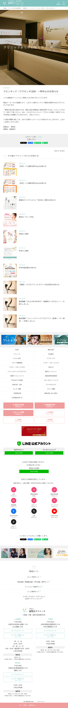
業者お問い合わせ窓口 (51, 393)
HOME (17, 350)
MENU (63, 4)
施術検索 (58, 4)
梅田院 (17, 663)
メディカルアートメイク (51, 380)
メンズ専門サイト (33, 591)
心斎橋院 (17, 619)
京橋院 (50, 619)
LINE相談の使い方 (17, 398)
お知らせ (51, 367)
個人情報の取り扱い (29, 701)
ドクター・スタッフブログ (17, 367)
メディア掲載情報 (17, 363)
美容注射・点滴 (17, 384)
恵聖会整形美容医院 (51, 376)
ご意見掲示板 (17, 393)
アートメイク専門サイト (33, 587)
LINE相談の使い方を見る (33, 465)
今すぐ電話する (18, 636)
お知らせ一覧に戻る (59, 151)
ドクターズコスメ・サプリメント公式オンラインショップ (34, 597)
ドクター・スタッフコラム (51, 363)
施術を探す (51, 350)
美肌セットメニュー (51, 371)
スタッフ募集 (51, 389)
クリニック (17, 354)
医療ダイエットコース (17, 376)
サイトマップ (41, 701)
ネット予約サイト (33, 577)
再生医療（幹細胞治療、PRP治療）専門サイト (33, 582)
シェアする (30, 142)
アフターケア (51, 358)
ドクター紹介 (17, 358)
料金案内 (51, 354)
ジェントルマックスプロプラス (17, 371)
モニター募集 (17, 389)
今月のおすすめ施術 (17, 380)
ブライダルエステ (51, 384)
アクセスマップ (18, 630)
